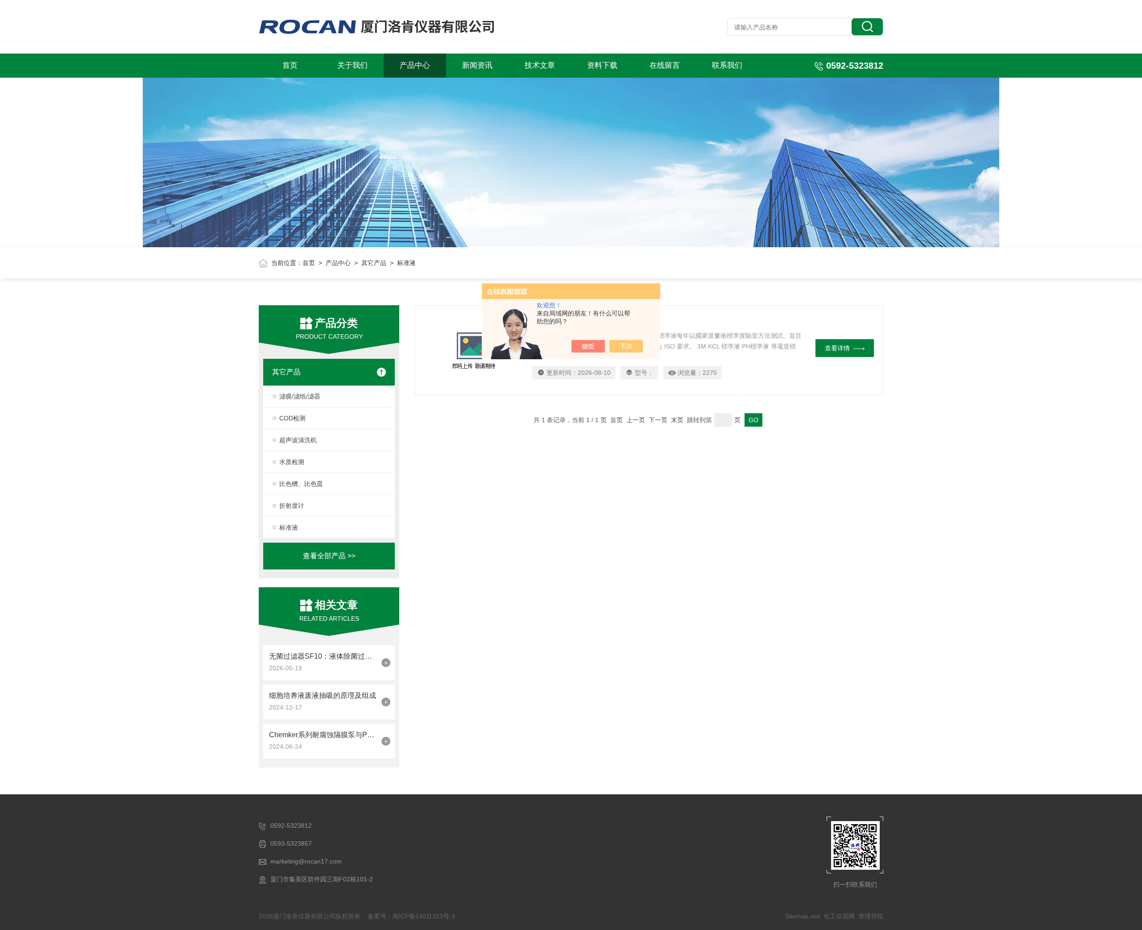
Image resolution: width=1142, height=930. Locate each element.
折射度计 (291, 505)
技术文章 (540, 65)
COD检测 (292, 418)
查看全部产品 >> (329, 556)
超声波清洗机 (298, 440)
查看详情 (837, 348)
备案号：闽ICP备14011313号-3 (411, 916)
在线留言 (665, 65)
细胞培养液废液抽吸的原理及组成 (322, 695)
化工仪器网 (839, 916)
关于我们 (352, 65)
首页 (290, 65)
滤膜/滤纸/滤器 (299, 396)
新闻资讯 (477, 65)
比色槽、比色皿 (301, 483)
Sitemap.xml (802, 916)
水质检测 (291, 461)
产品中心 (415, 65)
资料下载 (602, 65)
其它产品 (373, 262)
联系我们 (727, 65)
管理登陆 (870, 916)
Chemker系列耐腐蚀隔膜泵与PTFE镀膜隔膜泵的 (323, 735)
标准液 (288, 527)
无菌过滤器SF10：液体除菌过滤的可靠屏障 (323, 656)
